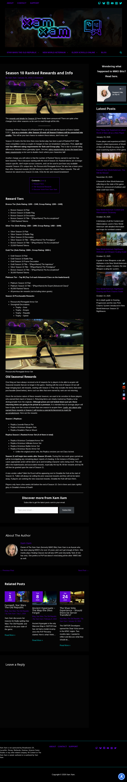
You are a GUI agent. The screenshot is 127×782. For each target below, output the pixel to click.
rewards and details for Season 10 (23, 118)
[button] (38, 52)
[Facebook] (124, 394)
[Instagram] (116, 3)
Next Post (83, 570)
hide (43, 181)
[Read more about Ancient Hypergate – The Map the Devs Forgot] (44, 598)
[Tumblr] (124, 391)
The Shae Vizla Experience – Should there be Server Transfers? (71, 611)
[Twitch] (99, 3)
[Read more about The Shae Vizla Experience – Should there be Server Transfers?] (72, 598)
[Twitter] (120, 3)
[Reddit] (124, 387)
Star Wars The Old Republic (19, 611)
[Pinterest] (124, 398)
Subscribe (66, 510)
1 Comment (38, 78)
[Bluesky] (103, 3)
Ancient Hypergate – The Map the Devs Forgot (43, 610)
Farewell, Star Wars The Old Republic (15, 606)
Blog (6, 611)
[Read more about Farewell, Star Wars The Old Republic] (17, 596)
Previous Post (7, 570)
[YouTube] (112, 3)
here (114, 76)
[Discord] (108, 3)
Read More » (10, 635)
